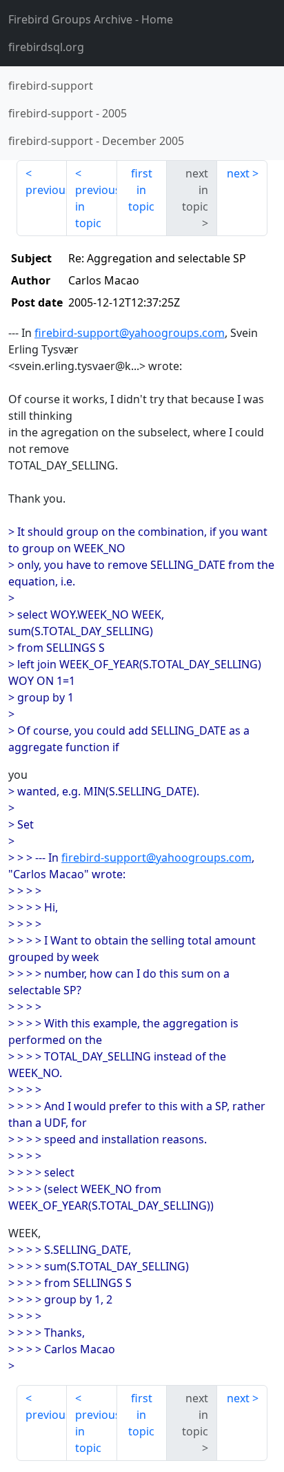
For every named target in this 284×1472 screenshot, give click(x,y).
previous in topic (96, 206)
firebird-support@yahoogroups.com (129, 332)
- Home (90, 19)
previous (46, 189)
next (238, 173)
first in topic (141, 190)
